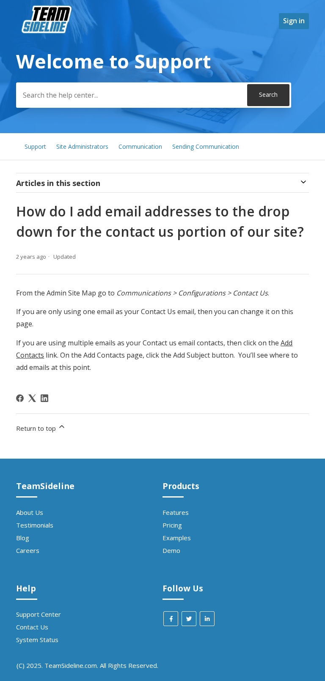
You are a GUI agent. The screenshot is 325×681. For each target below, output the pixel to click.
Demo (171, 550)
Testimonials (34, 525)
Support (35, 146)
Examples (176, 537)
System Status (37, 639)
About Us (29, 512)
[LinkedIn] (44, 398)
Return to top (37, 428)
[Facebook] (20, 398)
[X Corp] (32, 398)
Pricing (172, 525)
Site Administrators (82, 146)
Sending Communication (205, 146)
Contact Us (32, 627)
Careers (27, 550)
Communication (140, 146)
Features (175, 512)
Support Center (38, 614)
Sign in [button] (294, 20)
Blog (22, 537)
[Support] (48, 49)
